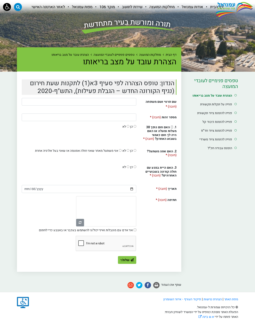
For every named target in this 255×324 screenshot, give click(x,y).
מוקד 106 (106, 7)
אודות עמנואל (192, 7)
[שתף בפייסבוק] (148, 285)
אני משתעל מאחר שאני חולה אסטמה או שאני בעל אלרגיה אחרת (76, 150)
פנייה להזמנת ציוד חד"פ (216, 130)
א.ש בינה (206, 316)
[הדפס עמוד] (156, 285)
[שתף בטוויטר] (139, 285)
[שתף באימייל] (131, 285)
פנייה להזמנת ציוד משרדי (215, 139)
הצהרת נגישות (213, 299)
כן (131, 126)
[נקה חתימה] (80, 222)
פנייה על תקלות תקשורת (216, 104)
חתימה (160, 199)
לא (124, 126)
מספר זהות (158, 117)
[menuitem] (214, 7)
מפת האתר (231, 299)
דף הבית (216, 7)
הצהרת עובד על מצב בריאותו (212, 95)
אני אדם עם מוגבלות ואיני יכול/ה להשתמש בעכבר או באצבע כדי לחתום (86, 230)
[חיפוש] (18, 7)
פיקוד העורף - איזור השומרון (182, 299)
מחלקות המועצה (161, 7)
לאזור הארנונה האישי (48, 7)
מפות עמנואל (81, 7)
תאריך (160, 188)
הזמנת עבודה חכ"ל (220, 148)
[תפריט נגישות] (7, 7)
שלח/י (125, 260)
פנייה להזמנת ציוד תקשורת (214, 113)
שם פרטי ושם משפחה (161, 103)
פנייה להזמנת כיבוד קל (217, 121)
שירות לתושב (131, 7)
